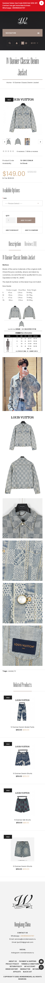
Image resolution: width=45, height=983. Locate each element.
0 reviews (20, 151)
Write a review (32, 151)
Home (9, 82)
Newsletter (25, 969)
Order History (11, 969)
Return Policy (16, 966)
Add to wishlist (12, 230)
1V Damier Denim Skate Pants (22, 727)
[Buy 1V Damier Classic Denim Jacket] (22, 115)
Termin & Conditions (30, 964)
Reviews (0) (30, 243)
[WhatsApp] (41, 967)
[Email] (41, 961)
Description (15, 243)
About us (13, 961)
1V (15, 671)
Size (5, 198)
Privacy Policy (12, 964)
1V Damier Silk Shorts (22, 820)
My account (29, 966)
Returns (36, 969)
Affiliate (17, 972)
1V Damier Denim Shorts (22, 773)
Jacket (11, 671)
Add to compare (31, 230)
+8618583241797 (27, 936)
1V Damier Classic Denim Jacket (26, 82)
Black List (27, 972)
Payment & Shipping (27, 961)
